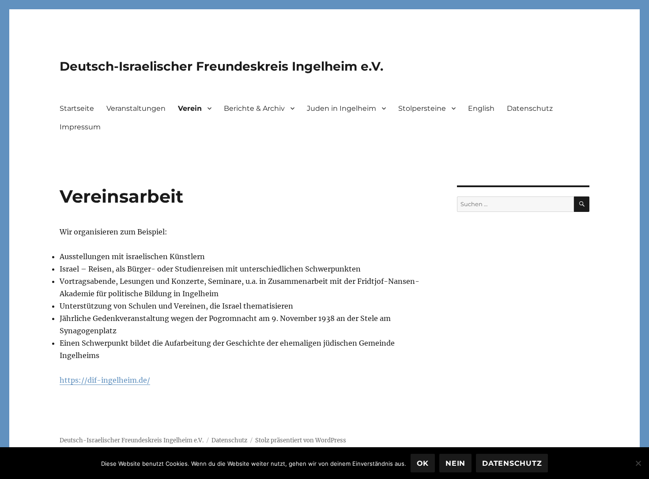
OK (423, 463)
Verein (190, 108)
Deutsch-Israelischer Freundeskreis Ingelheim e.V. (221, 66)
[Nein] (638, 463)
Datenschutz (530, 108)
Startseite (77, 108)
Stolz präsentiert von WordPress (300, 440)
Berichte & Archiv (254, 108)
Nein (455, 463)
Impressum (80, 127)
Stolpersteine (422, 108)
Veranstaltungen (136, 108)
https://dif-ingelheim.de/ (105, 380)
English (481, 108)
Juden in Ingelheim (341, 108)
